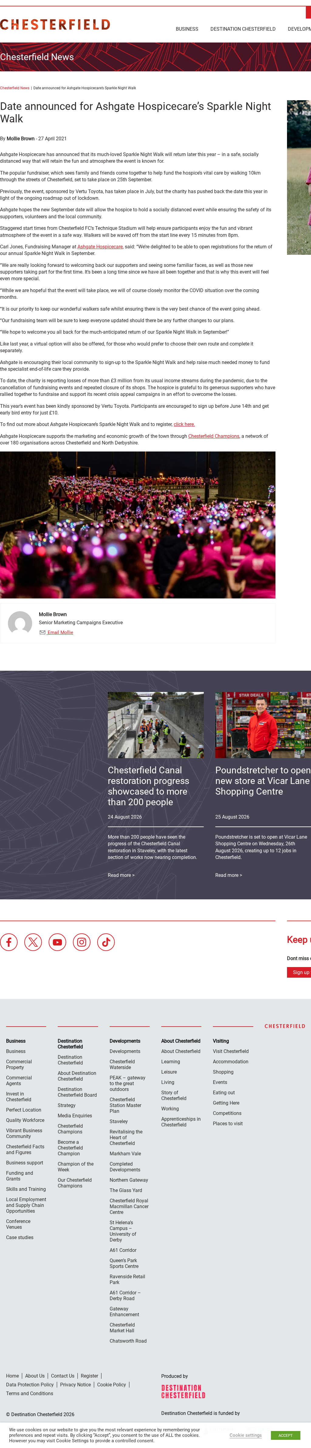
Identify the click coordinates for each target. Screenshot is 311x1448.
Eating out (224, 1092)
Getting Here (226, 1103)
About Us (35, 1376)
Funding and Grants (19, 1176)
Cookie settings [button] (246, 1435)
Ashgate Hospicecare (100, 247)
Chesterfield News (14, 88)
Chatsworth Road (128, 1341)
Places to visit (228, 1123)
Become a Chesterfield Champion (70, 1148)
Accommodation (230, 1062)
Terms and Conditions (29, 1393)
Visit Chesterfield (231, 1051)
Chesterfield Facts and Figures (25, 1149)
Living (167, 1082)
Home (12, 1376)
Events (220, 1082)
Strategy (67, 1105)
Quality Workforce (25, 1120)
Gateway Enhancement (124, 1311)
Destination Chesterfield (55, 24)
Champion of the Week (76, 1167)
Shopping (223, 1072)
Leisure (169, 1072)
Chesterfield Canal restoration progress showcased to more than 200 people (148, 786)
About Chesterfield (180, 1051)
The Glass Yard (126, 1190)
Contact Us (62, 1376)
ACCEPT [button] (286, 1435)
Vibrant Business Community (24, 1133)
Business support (24, 1163)
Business (187, 29)
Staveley (119, 1121)
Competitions (227, 1113)
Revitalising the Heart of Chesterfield (126, 1137)
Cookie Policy (111, 1385)
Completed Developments (125, 1167)
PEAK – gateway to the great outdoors (127, 1083)
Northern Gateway (129, 1180)
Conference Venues (18, 1224)
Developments (125, 1051)
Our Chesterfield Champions (75, 1183)
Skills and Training (26, 1189)
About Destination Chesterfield (77, 1076)
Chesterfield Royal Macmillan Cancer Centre (129, 1206)
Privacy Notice (75, 1385)
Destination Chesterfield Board (77, 1092)
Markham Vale (125, 1154)
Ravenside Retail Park (127, 1279)
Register (89, 1376)
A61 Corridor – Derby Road (125, 1295)
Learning (170, 1062)
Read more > (121, 875)
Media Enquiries (75, 1116)
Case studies (19, 1237)
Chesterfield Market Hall (122, 1328)
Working (170, 1109)
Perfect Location (23, 1110)
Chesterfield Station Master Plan (125, 1105)
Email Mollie (59, 632)
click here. (184, 424)
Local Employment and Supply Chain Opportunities (26, 1205)
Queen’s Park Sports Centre (124, 1263)
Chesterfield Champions (213, 436)
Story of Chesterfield (173, 1095)
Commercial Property (19, 1064)
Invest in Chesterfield (18, 1096)
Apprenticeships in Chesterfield (181, 1122)
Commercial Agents (19, 1080)
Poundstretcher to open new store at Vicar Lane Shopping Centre (263, 781)
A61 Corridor (123, 1250)
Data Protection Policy (30, 1385)
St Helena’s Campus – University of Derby (123, 1231)
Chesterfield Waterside (122, 1064)
